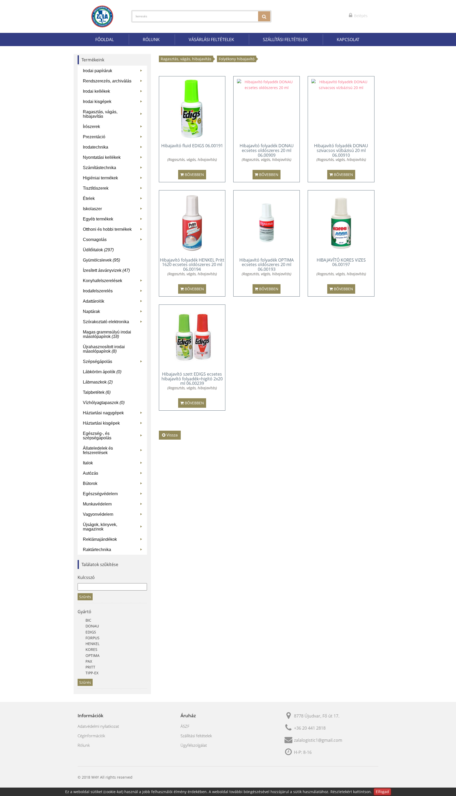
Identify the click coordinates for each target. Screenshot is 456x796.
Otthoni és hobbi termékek (113, 230)
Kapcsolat (348, 39)
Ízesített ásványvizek (106, 270)
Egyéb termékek (113, 220)
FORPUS (92, 637)
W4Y (95, 777)
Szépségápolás (113, 362)
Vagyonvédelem (113, 515)
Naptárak (113, 312)
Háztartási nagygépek (113, 414)
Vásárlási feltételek (211, 39)
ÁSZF (184, 726)
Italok (113, 464)
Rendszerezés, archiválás (113, 82)
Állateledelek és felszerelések (113, 450)
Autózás (113, 474)
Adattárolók (113, 302)
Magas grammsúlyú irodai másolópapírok (107, 334)
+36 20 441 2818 (310, 728)
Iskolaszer (113, 210)
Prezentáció (113, 138)
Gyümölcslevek (101, 260)
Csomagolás (113, 240)
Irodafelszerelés (113, 292)
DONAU (92, 625)
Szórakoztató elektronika (113, 323)
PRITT (90, 667)
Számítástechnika (113, 168)
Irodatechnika (113, 148)
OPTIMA (92, 655)
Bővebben (194, 174)
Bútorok (113, 484)
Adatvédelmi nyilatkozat (98, 726)
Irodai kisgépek (113, 102)
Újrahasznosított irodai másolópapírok (104, 349)
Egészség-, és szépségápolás (113, 435)
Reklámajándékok (113, 540)
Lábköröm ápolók (102, 372)
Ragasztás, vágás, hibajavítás (113, 114)
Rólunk (151, 39)
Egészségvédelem (113, 495)
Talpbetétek (97, 392)
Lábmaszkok (98, 382)
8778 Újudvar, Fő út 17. (316, 716)
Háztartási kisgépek (113, 424)
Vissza (171, 435)
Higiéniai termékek (113, 179)
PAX (89, 661)
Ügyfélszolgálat (193, 745)
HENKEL (92, 643)
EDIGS (91, 632)
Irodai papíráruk (113, 71)
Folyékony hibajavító (236, 58)
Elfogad (382, 791)
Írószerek (113, 127)
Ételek (113, 199)
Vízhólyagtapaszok (104, 402)
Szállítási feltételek (285, 39)
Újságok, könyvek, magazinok (113, 526)
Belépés (360, 15)
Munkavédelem (113, 505)
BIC (88, 620)
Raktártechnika (113, 550)
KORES (91, 649)
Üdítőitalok (98, 250)
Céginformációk (91, 735)
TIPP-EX (92, 672)
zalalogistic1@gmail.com (318, 740)
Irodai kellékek (113, 92)
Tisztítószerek (113, 189)
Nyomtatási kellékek (113, 158)
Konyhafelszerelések (113, 281)
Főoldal (104, 39)
